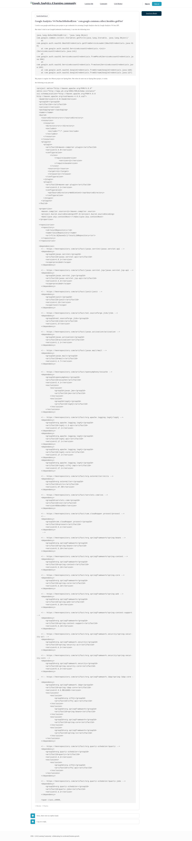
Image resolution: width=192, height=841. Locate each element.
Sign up (156, 4)
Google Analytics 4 (42, 16)
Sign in (147, 4)
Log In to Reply (151, 13)
